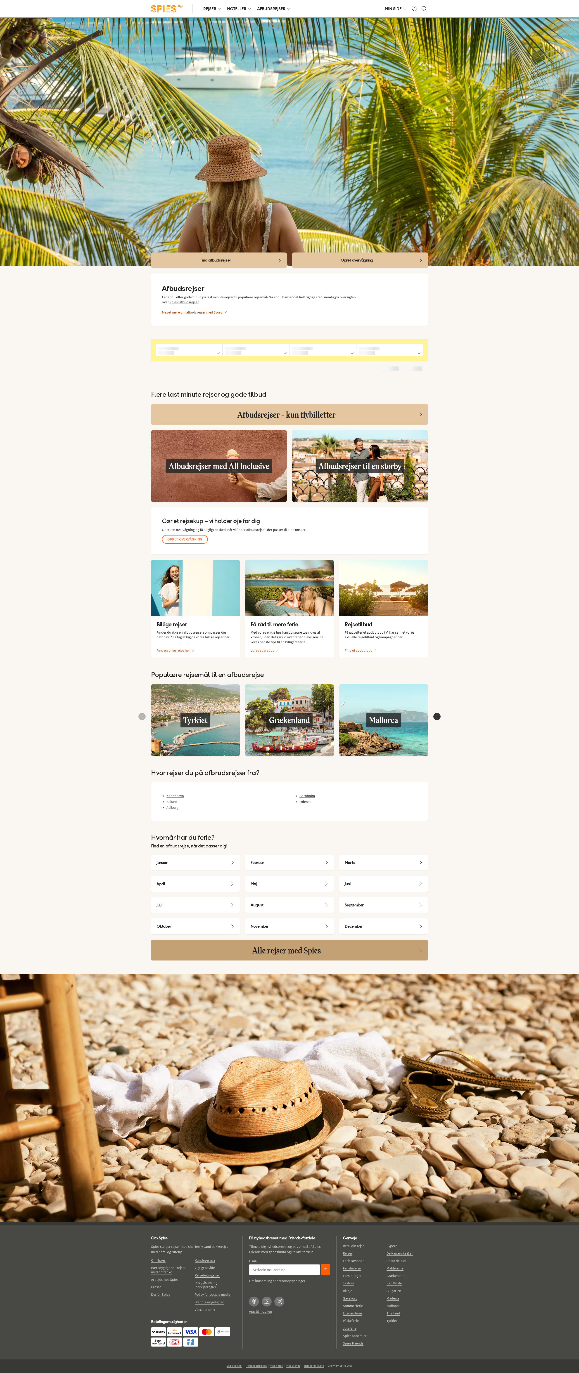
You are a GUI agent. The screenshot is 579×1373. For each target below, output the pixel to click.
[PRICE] (413, 368)
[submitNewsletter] (325, 1269)
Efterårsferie (352, 1313)
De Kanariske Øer (400, 1253)
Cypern (392, 1245)
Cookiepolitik (234, 1365)
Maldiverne (395, 1268)
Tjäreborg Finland (314, 1365)
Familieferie (352, 1268)
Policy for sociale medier (213, 1294)
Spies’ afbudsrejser (184, 302)
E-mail (254, 1261)
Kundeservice (205, 1260)
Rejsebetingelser (207, 1275)
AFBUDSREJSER (271, 8)
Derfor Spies (160, 1294)
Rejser (347, 1253)
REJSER (209, 8)
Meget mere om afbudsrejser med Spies (192, 312)
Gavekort (350, 1298)
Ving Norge (276, 1365)
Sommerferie (353, 1305)
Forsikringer (352, 1275)
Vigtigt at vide (205, 1267)
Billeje (347, 1290)
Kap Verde (394, 1283)
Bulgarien (394, 1290)
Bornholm (307, 795)
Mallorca (393, 1305)
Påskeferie (351, 1320)
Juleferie (349, 1328)
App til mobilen (260, 1311)
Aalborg (172, 807)
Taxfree (348, 1283)
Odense (305, 801)
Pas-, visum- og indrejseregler (206, 1284)
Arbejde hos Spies (164, 1279)
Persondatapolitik (256, 1365)
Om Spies (158, 1260)
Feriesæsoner (353, 1260)
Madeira (393, 1298)
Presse (156, 1287)
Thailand (393, 1313)
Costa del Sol (396, 1260)
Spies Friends (353, 1343)
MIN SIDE (393, 8)
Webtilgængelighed (209, 1302)
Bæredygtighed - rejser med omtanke (168, 1269)
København (175, 795)
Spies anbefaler (355, 1335)
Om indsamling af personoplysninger (277, 1281)
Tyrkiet (392, 1320)
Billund (171, 801)
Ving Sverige (293, 1365)
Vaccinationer (205, 1309)
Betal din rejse (353, 1245)
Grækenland (396, 1275)
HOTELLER (236, 8)
